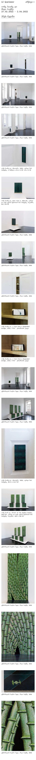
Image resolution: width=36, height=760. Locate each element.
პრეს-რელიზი (8, 16)
